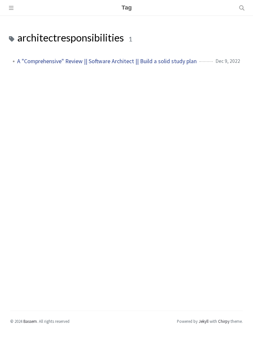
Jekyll (204, 321)
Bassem (30, 321)
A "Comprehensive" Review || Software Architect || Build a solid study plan (107, 61)
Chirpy (224, 321)
